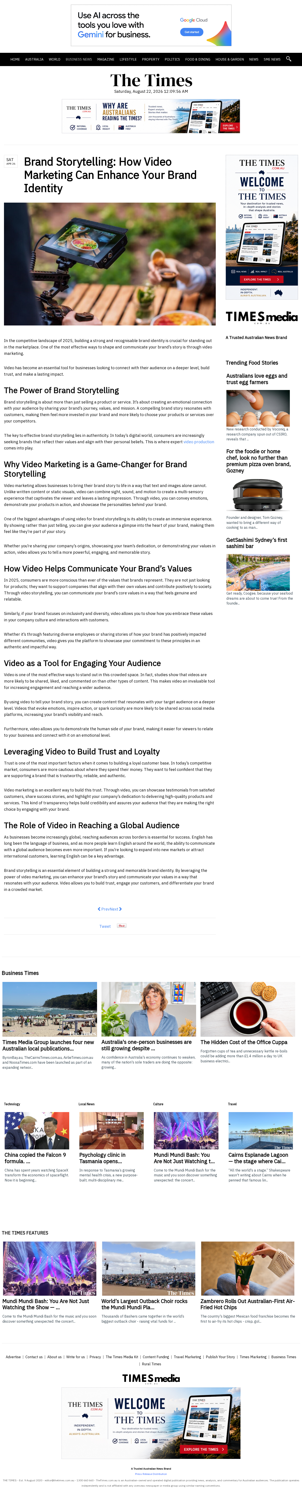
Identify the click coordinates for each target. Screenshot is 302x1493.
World (54, 59)
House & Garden (230, 59)
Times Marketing (253, 1357)
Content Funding (156, 1357)
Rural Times (151, 1364)
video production (198, 441)
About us (54, 1357)
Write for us (75, 1357)
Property (150, 59)
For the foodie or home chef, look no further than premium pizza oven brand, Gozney (258, 461)
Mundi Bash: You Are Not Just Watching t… (184, 1158)
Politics (172, 59)
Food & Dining (197, 59)
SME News (272, 59)
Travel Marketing (187, 1357)
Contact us (34, 1357)
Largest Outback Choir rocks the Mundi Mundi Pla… (144, 1304)
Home (15, 59)
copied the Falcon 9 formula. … (35, 1158)
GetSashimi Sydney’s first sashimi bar (256, 543)
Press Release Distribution (151, 1474)
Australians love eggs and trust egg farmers (256, 379)
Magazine (105, 59)
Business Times (283, 1357)
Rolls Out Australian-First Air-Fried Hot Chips (248, 1304)
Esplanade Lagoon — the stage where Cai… (258, 1158)
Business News (79, 59)
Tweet (105, 926)
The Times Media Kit (122, 1357)
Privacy (95, 1357)
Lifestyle (128, 59)
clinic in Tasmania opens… (102, 1158)
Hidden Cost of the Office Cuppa (244, 1042)
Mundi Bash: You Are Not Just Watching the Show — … (45, 1304)
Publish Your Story (220, 1357)
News (253, 59)
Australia (34, 59)
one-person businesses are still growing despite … (146, 1045)
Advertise (13, 1357)
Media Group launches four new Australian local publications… (48, 1045)
